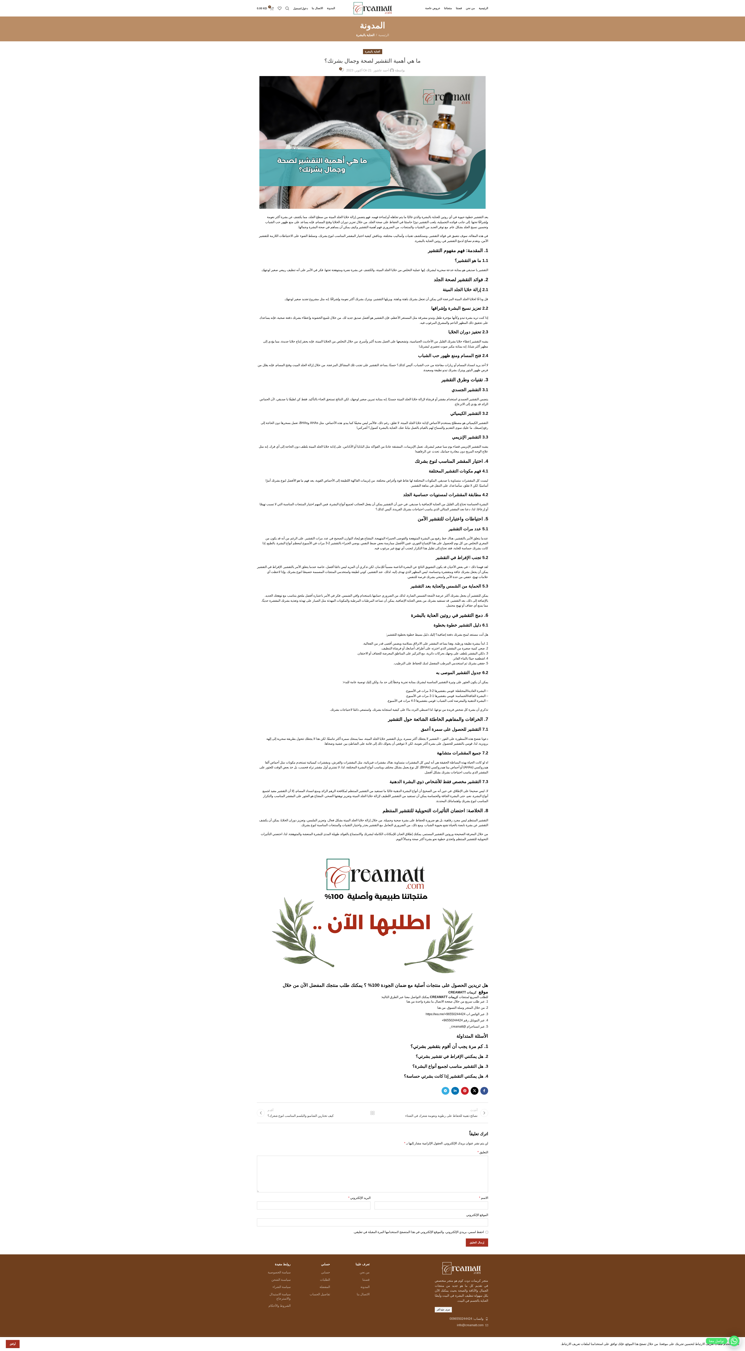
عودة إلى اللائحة (372, 1113)
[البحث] (287, 8)
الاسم (483, 1197)
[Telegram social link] (445, 1091)
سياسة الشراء (282, 1287)
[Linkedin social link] (455, 1091)
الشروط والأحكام (280, 1305)
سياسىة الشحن (281, 1279)
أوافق (13, 1343)
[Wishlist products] (279, 8)
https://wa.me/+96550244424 (445, 1014)
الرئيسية (383, 35)
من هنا (410, 1001)
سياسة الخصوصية (279, 1272)
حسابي (325, 1272)
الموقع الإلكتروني (477, 1215)
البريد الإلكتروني (359, 1197)
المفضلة (325, 1287)
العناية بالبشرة (365, 35)
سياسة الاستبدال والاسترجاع (280, 1296)
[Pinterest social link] (465, 1091)
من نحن (365, 1272)
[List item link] (461, 1318)
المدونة (365, 1287)
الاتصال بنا (363, 1294)
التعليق (482, 1152)
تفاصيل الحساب (320, 1294)
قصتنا (366, 1279)
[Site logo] (372, 8)
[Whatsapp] (734, 1341)
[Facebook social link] (484, 1091)
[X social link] (474, 1091)
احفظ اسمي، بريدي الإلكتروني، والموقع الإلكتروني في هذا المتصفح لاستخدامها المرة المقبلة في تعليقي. (418, 1232)
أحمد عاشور (381, 70)
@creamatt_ (457, 1026)
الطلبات (325, 1279)
